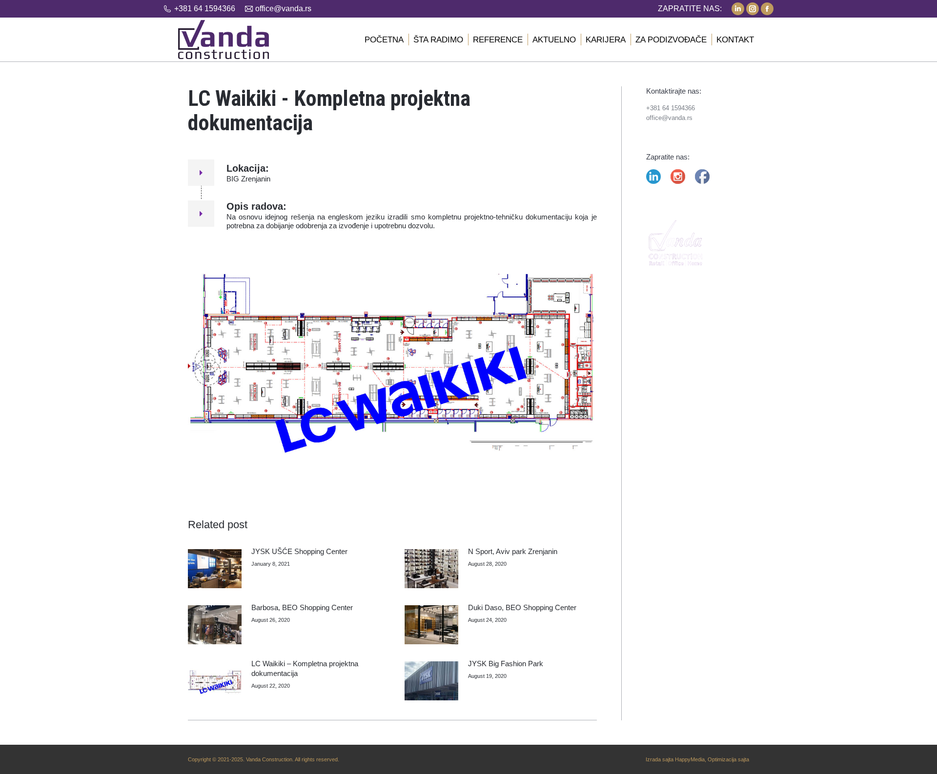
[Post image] (215, 568)
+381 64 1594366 (204, 8)
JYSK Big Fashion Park (505, 663)
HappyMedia (690, 759)
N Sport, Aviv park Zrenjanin (512, 551)
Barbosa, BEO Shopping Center (302, 607)
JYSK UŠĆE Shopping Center (299, 551)
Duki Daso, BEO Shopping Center (522, 607)
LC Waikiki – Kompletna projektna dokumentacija (304, 668)
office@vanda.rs (283, 8)
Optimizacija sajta (728, 759)
